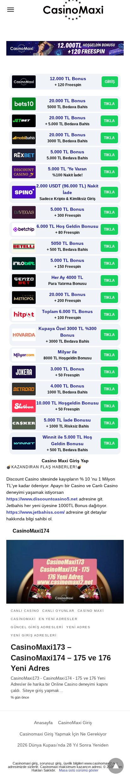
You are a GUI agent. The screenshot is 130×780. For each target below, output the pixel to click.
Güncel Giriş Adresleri (37, 627)
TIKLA (109, 104)
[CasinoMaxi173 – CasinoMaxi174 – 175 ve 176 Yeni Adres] (65, 572)
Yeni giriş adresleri (33, 635)
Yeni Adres (78, 627)
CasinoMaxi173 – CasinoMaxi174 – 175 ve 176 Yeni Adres (61, 657)
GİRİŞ (110, 82)
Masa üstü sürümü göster (78, 770)
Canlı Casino (25, 610)
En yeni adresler (58, 619)
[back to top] (116, 766)
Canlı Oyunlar (58, 610)
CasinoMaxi (23, 619)
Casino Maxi (91, 610)
